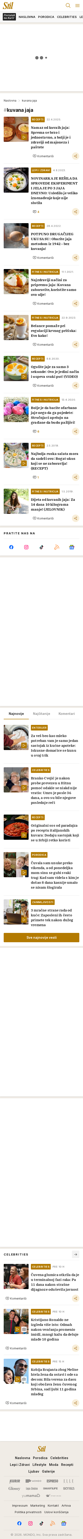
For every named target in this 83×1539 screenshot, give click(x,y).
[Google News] (71, 547)
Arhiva (66, 1505)
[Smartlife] (50, 1488)
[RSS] (56, 547)
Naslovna (10, 100)
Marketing (37, 1505)
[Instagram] (26, 547)
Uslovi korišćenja (56, 1512)
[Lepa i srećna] (32, 1488)
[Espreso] (52, 1481)
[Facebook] (11, 547)
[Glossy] (14, 1488)
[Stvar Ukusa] (53, 1496)
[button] (43, 156)
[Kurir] (14, 1481)
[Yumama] (31, 1496)
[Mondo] (33, 1481)
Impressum (20, 1505)
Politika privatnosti (28, 1512)
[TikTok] (41, 547)
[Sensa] (68, 1488)
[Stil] (6, 5)
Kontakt (53, 1505)
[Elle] (68, 1481)
